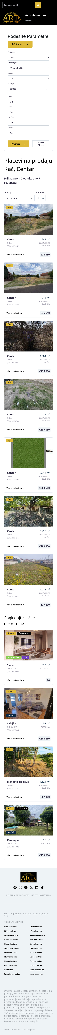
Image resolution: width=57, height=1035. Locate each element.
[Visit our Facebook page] (15, 887)
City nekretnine (36, 927)
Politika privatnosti (17, 895)
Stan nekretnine (10, 953)
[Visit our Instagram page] (20, 887)
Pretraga (18, 144)
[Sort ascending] (38, 198)
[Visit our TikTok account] (42, 887)
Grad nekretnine (10, 927)
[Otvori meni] (51, 5)
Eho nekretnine (36, 944)
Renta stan (8, 970)
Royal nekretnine (11, 935)
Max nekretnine (36, 957)
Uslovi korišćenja (41, 895)
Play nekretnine (10, 957)
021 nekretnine (10, 931)
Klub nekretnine (10, 944)
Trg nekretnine (36, 961)
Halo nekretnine (36, 940)
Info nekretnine (36, 931)
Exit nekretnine (36, 953)
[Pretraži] (38, 5)
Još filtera (20, 44)
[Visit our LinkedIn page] (36, 887)
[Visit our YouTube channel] (26, 887)
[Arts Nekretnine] (12, 17)
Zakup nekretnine (37, 970)
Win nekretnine (36, 948)
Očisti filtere (41, 143)
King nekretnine (10, 961)
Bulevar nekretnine (37, 935)
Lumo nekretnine (36, 974)
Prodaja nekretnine (12, 974)
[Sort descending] (43, 198)
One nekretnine (36, 965)
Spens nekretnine (11, 948)
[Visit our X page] (31, 887)
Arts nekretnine (10, 965)
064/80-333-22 (32, 20)
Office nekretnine (11, 940)
